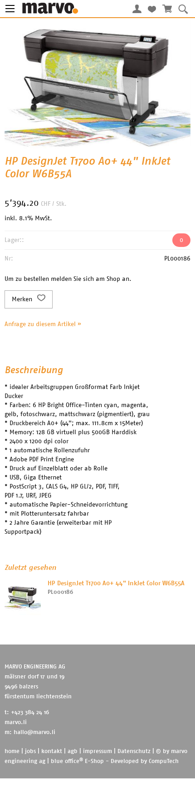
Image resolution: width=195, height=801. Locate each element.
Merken (23, 299)
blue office (67, 761)
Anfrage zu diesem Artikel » (43, 324)
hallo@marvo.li (34, 732)
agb (73, 751)
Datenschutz (134, 751)
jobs (30, 751)
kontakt (51, 751)
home (12, 751)
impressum (97, 751)
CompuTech (164, 761)
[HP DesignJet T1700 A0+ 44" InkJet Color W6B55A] (23, 597)
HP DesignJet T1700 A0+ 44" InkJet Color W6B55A (116, 583)
